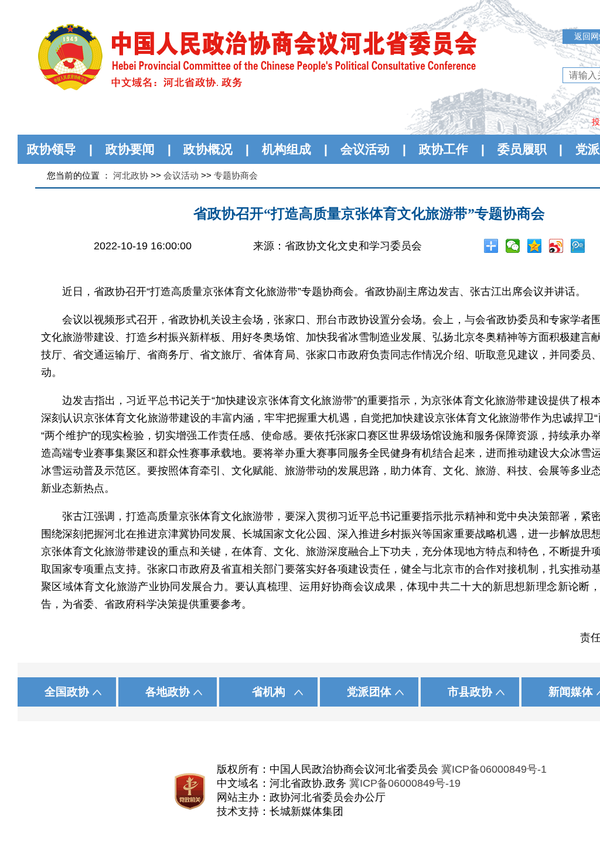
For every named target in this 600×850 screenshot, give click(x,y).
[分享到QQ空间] (534, 246)
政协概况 (208, 149)
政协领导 (51, 149)
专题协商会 (236, 175)
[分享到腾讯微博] (578, 246)
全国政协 (67, 692)
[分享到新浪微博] (556, 246)
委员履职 (522, 149)
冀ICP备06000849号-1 (494, 769)
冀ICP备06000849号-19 (405, 783)
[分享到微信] (513, 246)
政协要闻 (130, 149)
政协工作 (443, 149)
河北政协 (130, 175)
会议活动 (365, 149)
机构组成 (286, 149)
